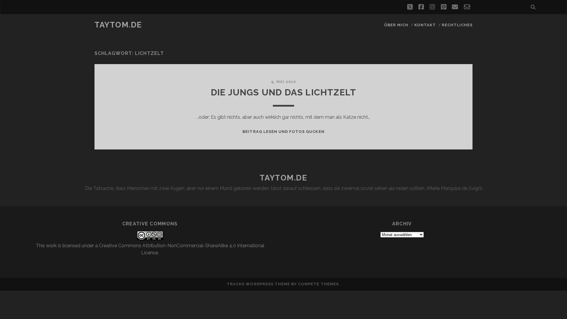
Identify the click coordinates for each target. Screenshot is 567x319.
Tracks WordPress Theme (258, 284)
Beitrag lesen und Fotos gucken (283, 131)
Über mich (396, 25)
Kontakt (425, 25)
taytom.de (118, 24)
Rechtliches (457, 25)
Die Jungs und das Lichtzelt (283, 92)
